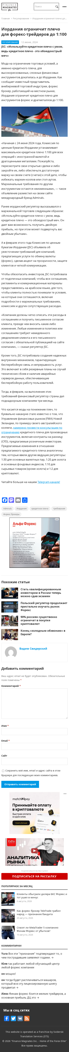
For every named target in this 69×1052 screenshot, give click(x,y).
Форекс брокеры (11, 514)
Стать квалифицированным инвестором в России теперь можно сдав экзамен (41, 592)
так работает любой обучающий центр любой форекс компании (30, 965)
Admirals (7, 508)
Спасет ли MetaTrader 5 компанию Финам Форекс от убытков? (37, 929)
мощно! (11, 974)
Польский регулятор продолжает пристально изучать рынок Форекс (44, 606)
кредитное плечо (39, 508)
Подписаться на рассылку (34, 876)
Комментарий (11, 685)
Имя (5, 725)
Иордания (22, 508)
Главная (5, 18)
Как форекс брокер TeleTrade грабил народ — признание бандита (39, 912)
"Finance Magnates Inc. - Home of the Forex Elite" (39, 1041)
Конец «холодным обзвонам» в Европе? (43, 632)
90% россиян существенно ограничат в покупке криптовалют (39, 620)
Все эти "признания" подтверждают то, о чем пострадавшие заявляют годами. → (31, 955)
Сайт (4, 755)
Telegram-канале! (49, 482)
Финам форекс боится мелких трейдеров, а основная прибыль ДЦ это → (33, 995)
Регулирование (21, 18)
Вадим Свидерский (33, 648)
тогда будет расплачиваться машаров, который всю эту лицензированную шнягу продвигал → (29, 983)
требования (59, 508)
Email (5, 740)
